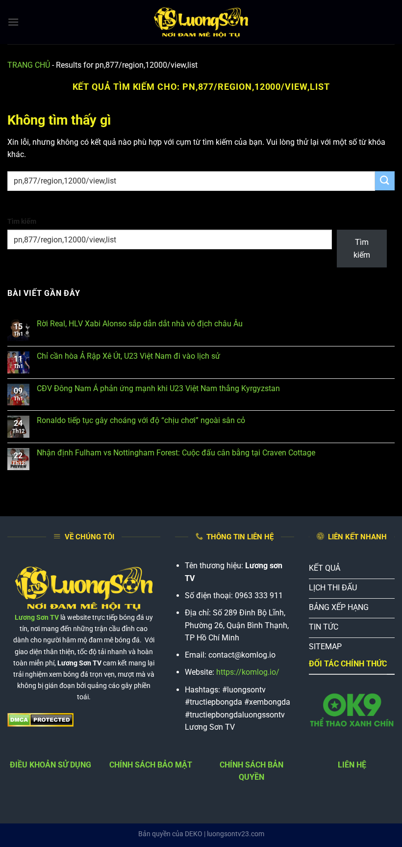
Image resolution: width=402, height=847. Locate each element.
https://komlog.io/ (247, 672)
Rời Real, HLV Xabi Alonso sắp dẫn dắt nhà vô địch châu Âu (140, 323)
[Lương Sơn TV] (201, 22)
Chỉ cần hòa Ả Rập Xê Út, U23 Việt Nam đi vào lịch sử (128, 356)
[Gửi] (385, 180)
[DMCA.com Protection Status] (40, 719)
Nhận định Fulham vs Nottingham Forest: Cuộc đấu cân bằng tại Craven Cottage (176, 452)
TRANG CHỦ (28, 65)
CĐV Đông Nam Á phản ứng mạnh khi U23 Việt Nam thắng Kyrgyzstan (158, 388)
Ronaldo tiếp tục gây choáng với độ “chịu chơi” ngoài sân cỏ (141, 420)
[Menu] (13, 22)
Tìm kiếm (21, 221)
